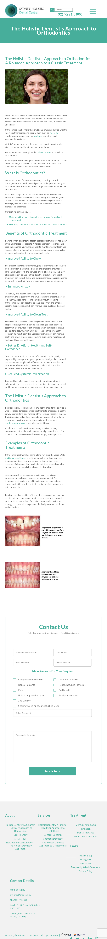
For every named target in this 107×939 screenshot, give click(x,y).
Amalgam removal (68, 695)
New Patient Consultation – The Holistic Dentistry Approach (20, 845)
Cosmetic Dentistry (53, 838)
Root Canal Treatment (85, 836)
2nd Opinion (24, 700)
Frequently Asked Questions (85, 867)
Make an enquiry (17, 889)
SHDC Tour (20, 838)
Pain (20, 690)
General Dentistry (53, 834)
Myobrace (37, 136)
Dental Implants (26, 684)
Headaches (85, 863)
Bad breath (64, 690)
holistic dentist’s (44, 152)
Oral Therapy (20, 834)
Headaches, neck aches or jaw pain (72, 684)
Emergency (85, 859)
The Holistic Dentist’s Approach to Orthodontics (53, 844)
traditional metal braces (15, 458)
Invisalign (53, 133)
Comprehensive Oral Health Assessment (32, 679)
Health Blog (85, 855)
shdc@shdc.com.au (22, 895)
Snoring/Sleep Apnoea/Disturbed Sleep (38, 705)
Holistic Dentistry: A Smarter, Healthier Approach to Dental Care (20, 827)
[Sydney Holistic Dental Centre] (24, 10)
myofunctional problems (16, 423)
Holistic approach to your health (32, 695)
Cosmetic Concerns (69, 679)
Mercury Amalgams (86, 824)
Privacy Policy (86, 871)
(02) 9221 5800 (69, 14)
